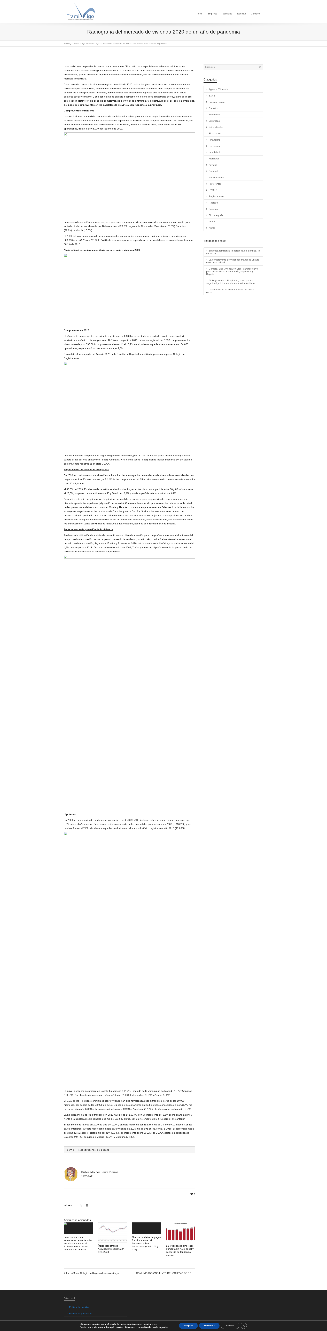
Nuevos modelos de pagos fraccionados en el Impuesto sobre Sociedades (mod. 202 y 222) (146, 1243)
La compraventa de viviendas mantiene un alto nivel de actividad (232, 261)
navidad (213, 165)
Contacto (256, 13)
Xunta (212, 227)
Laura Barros (109, 1172)
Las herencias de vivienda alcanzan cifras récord (230, 291)
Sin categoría (216, 215)
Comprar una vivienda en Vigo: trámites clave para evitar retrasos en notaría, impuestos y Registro (232, 271)
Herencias (214, 146)
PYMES (213, 190)
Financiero (214, 139)
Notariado (214, 171)
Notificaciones (216, 177)
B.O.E (212, 95)
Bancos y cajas (217, 102)
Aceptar (188, 1325)
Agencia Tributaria (218, 89)
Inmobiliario (215, 152)
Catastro (213, 108)
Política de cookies (79, 1307)
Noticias (241, 13)
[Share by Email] (86, 1205)
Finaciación (215, 133)
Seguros (213, 209)
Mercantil (214, 158)
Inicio (200, 13)
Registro (213, 202)
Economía (214, 114)
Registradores (216, 196)
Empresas (214, 120)
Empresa (212, 13)
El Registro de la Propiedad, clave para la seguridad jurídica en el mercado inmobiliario (230, 282)
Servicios (227, 13)
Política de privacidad (80, 1313)
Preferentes (215, 183)
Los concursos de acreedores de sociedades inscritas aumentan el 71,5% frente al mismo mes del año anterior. (78, 1243)
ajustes (164, 1327)
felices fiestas (216, 127)
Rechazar (209, 1325)
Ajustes (230, 1325)
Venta (212, 221)
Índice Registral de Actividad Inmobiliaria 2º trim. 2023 (111, 1248)
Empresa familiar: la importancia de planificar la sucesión (233, 252)
